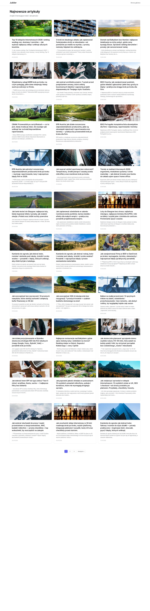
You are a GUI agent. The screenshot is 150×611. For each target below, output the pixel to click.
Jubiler (13, 2)
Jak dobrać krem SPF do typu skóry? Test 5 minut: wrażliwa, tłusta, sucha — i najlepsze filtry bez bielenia (30, 383)
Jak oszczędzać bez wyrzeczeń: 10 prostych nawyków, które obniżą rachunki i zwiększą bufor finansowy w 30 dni (31, 298)
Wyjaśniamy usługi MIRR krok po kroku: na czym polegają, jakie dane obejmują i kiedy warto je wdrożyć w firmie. (29, 84)
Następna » (81, 451)
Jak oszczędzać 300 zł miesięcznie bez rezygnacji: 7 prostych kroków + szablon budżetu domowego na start (73, 298)
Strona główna (135, 3)
